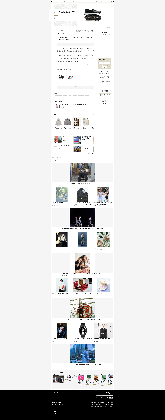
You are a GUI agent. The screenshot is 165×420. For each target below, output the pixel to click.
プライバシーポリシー (106, 406)
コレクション (90, 1)
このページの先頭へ (56, 392)
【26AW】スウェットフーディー (58, 128)
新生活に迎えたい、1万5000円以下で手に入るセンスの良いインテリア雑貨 (105, 86)
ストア (71, 1)
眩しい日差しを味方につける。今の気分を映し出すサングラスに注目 (105, 91)
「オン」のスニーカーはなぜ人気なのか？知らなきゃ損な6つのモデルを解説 (105, 77)
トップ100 (82, 1)
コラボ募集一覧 (66, 145)
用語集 (102, 1)
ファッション (103, 73)
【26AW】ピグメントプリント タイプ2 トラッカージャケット (67, 128)
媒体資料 (95, 406)
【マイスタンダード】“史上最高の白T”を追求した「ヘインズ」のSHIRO (104, 82)
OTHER (107, 397)
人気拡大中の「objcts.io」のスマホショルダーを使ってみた (104, 95)
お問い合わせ (111, 406)
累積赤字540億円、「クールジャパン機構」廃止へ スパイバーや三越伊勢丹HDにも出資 (71, 376)
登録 (104, 67)
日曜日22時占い (102, 402)
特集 (64, 1)
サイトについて (88, 406)
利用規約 (101, 406)
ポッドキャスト (98, 1)
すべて (99, 34)
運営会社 (98, 406)
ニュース (61, 1)
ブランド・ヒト (75, 1)
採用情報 (92, 406)
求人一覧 (61, 134)
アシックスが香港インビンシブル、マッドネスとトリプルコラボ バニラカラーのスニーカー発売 (104, 382)
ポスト (94, 1)
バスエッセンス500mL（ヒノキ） (85, 128)
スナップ (86, 1)
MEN (97, 397)
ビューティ (67, 1)
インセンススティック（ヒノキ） (76, 128)
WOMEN (102, 397)
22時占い (79, 1)
